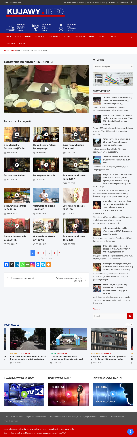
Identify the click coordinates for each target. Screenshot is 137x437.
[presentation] (127, 325)
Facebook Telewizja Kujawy (74, 2)
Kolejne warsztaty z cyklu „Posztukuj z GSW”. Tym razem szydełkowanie (117, 231)
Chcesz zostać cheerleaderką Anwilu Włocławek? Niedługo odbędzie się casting (117, 101)
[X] (11, 264)
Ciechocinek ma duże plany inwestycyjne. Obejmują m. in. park (117, 160)
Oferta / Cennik (17, 416)
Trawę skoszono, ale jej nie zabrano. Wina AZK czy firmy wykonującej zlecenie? (116, 249)
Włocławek (55, 36)
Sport (92, 36)
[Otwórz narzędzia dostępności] (130, 432)
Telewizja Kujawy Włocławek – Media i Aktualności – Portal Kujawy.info (46, 429)
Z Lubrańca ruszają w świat (22, 278)
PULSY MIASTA (11, 324)
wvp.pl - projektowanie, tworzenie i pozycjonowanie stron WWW (40, 433)
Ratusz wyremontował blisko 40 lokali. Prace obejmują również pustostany (116, 142)
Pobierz (9, 43)
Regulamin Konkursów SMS (37, 416)
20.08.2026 (97, 362)
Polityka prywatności (88, 416)
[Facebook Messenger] (38, 264)
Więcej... (96, 309)
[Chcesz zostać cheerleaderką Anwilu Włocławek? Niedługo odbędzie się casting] (97, 101)
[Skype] (43, 264)
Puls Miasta (25, 353)
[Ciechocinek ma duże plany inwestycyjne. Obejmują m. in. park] (97, 160)
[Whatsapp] (22, 264)
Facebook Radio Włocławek (118, 2)
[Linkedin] (17, 264)
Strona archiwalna (117, 416)
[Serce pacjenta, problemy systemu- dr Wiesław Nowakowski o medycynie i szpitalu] (97, 288)
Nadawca (103, 416)
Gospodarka (79, 36)
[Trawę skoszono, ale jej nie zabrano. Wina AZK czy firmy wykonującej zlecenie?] (97, 250)
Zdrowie (113, 36)
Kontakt (22, 43)
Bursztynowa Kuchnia (15, 175)
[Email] (27, 264)
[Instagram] (32, 264)
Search (130, 316)
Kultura (102, 36)
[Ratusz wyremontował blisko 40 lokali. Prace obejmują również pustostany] (97, 143)
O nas (6, 416)
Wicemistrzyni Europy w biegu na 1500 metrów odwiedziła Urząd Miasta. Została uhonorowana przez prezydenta (112, 207)
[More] (48, 264)
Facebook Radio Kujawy (96, 2)
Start (8, 36)
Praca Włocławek (11, 421)
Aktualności (40, 36)
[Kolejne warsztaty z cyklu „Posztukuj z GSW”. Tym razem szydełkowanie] (97, 232)
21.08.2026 (16, 362)
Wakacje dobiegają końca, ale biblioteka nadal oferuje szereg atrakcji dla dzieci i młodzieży (118, 267)
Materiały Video (22, 36)
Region (67, 36)
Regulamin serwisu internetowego (64, 416)
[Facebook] (131, 2)
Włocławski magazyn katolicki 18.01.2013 (69, 279)
